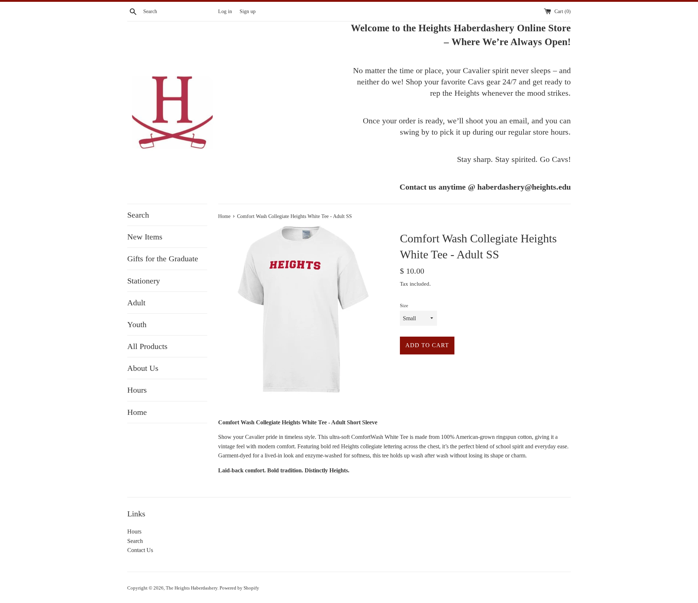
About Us (143, 368)
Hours (137, 389)
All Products (147, 346)
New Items (145, 236)
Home (137, 412)
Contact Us (140, 550)
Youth (137, 324)
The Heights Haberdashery (191, 588)
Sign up (248, 11)
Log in (225, 11)
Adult (136, 302)
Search (138, 214)
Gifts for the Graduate (162, 258)
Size (404, 305)
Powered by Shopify (239, 588)
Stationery (143, 280)
